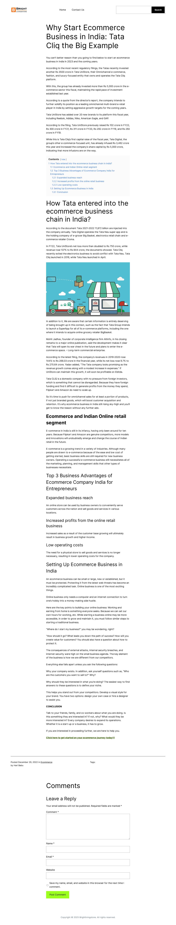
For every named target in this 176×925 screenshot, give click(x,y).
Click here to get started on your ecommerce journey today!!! (80, 737)
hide (63, 159)
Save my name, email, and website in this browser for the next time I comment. (86, 885)
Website (50, 870)
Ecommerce (46, 762)
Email (50, 856)
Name (50, 843)
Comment (52, 812)
